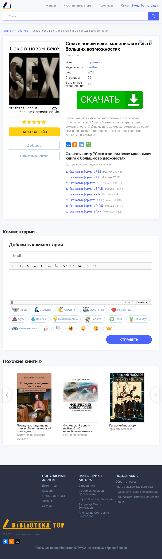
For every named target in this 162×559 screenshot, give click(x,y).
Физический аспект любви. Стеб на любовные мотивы (78, 428)
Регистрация (150, 5)
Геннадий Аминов (75, 434)
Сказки (47, 506)
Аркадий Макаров (120, 428)
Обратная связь (125, 481)
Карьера (47, 490)
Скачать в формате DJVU (96, 205)
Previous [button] (7, 394)
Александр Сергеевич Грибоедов (94, 514)
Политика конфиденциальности (137, 496)
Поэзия (47, 500)
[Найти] (153, 16)
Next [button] (155, 394)
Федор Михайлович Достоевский (92, 492)
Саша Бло (72, 55)
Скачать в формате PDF (95, 183)
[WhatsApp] (88, 144)
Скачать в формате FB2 (95, 171)
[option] (37, 406)
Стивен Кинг (87, 485)
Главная (8, 30)
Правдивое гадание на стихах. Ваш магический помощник (34, 428)
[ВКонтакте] (68, 144)
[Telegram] (81, 144)
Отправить (129, 339)
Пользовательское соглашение (136, 491)
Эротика (23, 30)
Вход (135, 5)
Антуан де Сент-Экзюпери (90, 505)
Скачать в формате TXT (94, 177)
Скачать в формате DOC (95, 200)
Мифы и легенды (53, 495)
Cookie (119, 502)
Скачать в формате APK (95, 211)
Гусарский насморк (122, 425)
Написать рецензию (34, 156)
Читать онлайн (34, 132)
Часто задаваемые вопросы (134, 486)
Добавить (34, 145)
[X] (17, 541)
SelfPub (93, 67)
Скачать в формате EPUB (96, 188)
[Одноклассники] (74, 144)
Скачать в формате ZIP (94, 194)
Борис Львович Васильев (96, 499)
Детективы (49, 485)
